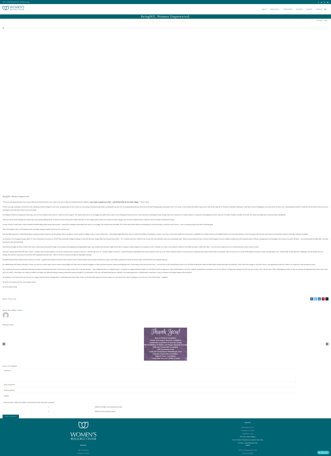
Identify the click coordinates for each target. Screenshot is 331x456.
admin (20, 310)
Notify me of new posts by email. (105, 411)
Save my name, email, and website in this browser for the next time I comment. (29, 402)
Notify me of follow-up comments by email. (108, 407)
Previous (319, 20)
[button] (325, 9)
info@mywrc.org (24, 2)
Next (325, 20)
